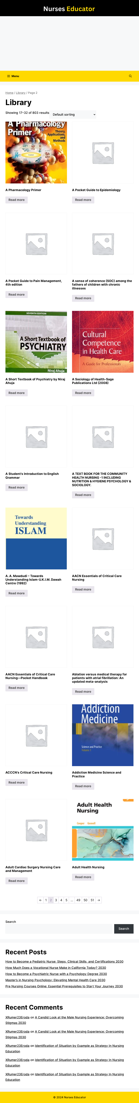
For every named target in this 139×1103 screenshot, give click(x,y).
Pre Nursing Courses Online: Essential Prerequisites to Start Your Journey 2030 (64, 986)
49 (78, 900)
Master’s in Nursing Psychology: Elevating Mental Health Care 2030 (55, 980)
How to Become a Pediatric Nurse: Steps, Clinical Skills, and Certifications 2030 (64, 961)
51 (92, 900)
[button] (130, 76)
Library (21, 93)
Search (10, 922)
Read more (17, 200)
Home (9, 93)
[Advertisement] (69, 43)
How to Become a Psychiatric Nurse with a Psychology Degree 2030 (56, 974)
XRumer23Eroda (17, 1017)
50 (85, 900)
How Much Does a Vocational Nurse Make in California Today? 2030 (55, 968)
